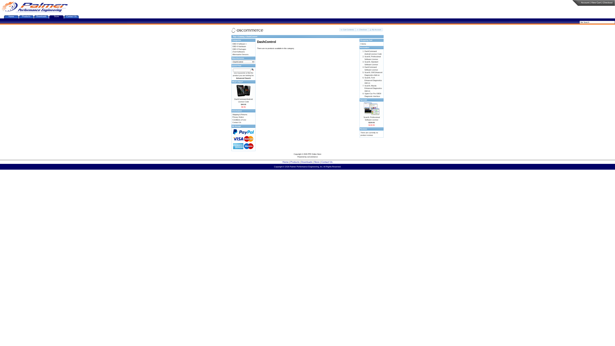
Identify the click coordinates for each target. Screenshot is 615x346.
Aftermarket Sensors (240, 54)
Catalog (241, 36)
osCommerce (312, 157)
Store (56, 16)
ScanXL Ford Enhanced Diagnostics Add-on (373, 80)
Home (11, 16)
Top (234, 36)
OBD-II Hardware (239, 46)
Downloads (41, 16)
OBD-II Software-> (239, 44)
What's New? (237, 82)
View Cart (596, 2)
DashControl (251, 36)
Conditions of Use (239, 120)
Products (26, 16)
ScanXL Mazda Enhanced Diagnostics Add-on (373, 88)
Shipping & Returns (239, 114)
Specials (363, 100)
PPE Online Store (314, 154)
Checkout (607, 2)
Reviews (363, 129)
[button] (347, 30)
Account (585, 2)
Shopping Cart (366, 40)
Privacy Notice (238, 117)
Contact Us (71, 16)
